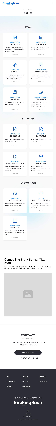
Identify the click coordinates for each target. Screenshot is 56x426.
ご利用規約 (28, 413)
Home (25, 9)
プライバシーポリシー (28, 416)
